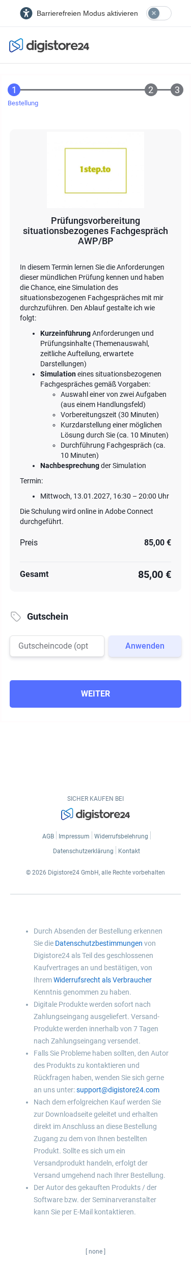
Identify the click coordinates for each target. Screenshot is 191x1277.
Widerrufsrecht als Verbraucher (102, 980)
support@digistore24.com (117, 1090)
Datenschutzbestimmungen (99, 943)
